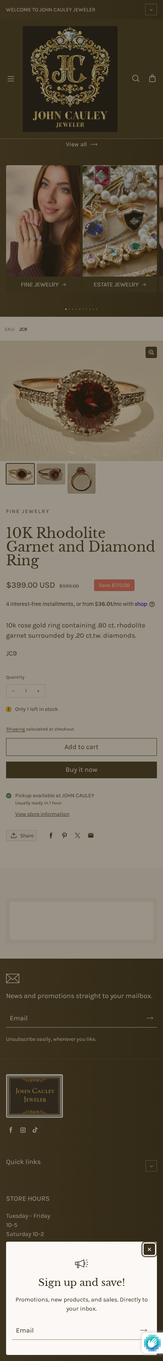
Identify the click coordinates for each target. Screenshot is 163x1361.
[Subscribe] (143, 1330)
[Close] (149, 1249)
